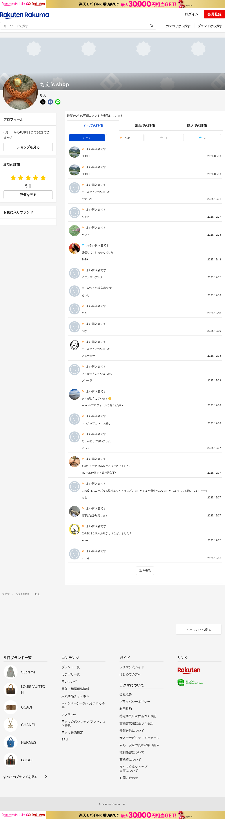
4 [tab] (165, 137)
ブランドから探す (210, 25)
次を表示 (145, 570)
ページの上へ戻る (198, 629)
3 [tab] (204, 137)
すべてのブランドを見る (20, 776)
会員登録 (214, 13)
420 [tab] (127, 137)
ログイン (192, 13)
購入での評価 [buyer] (197, 125)
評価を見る (28, 194)
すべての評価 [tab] (93, 125)
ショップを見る (28, 146)
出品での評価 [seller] (145, 125)
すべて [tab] (87, 137)
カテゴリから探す (178, 25)
